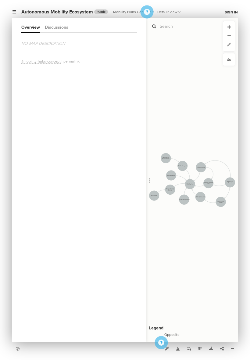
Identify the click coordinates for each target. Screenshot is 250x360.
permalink (71, 61)
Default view (167, 12)
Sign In (231, 12)
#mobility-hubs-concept (41, 61)
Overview (30, 27)
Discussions (56, 27)
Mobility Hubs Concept (132, 12)
